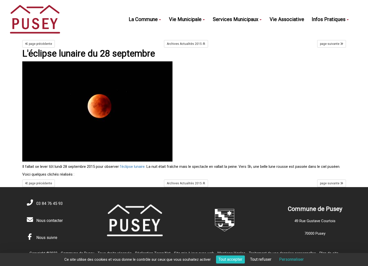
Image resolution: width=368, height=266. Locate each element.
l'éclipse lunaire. (132, 166)
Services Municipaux (235, 19)
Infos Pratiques (328, 19)
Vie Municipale (185, 19)
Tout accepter (230, 259)
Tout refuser (260, 259)
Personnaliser (291, 259)
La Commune (143, 19)
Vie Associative (287, 19)
